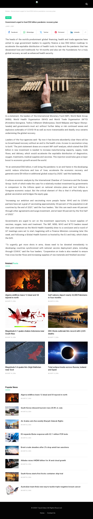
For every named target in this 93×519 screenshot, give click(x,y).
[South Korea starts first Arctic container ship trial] (12, 476)
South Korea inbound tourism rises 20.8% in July (41, 408)
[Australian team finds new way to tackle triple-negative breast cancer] (12, 490)
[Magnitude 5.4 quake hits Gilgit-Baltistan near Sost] (25, 353)
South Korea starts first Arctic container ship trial (42, 474)
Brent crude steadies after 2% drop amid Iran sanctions (45, 447)
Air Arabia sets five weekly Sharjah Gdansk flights (42, 421)
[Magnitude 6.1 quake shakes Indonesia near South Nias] (25, 316)
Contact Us (51, 513)
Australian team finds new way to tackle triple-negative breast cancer (51, 487)
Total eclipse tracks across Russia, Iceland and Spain (67, 368)
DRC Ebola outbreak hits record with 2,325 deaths (66, 332)
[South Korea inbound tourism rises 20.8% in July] (12, 411)
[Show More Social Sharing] (85, 32)
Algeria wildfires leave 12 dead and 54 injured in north (22, 296)
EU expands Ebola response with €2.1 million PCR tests (44, 434)
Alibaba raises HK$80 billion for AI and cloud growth (43, 460)
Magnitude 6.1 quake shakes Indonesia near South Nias (24, 332)
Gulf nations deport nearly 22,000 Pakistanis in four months (67, 296)
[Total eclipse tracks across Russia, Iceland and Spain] (68, 353)
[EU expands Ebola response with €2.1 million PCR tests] (12, 437)
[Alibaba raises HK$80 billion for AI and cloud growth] (12, 463)
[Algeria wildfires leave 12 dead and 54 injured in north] (25, 280)
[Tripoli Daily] (46, 4)
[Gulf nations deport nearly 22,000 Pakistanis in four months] (68, 280)
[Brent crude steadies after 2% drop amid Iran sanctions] (12, 450)
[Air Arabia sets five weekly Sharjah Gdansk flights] (12, 424)
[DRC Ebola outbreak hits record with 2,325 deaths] (68, 316)
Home (7, 11)
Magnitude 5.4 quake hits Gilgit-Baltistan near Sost (23, 368)
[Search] (86, 4)
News (8, 17)
